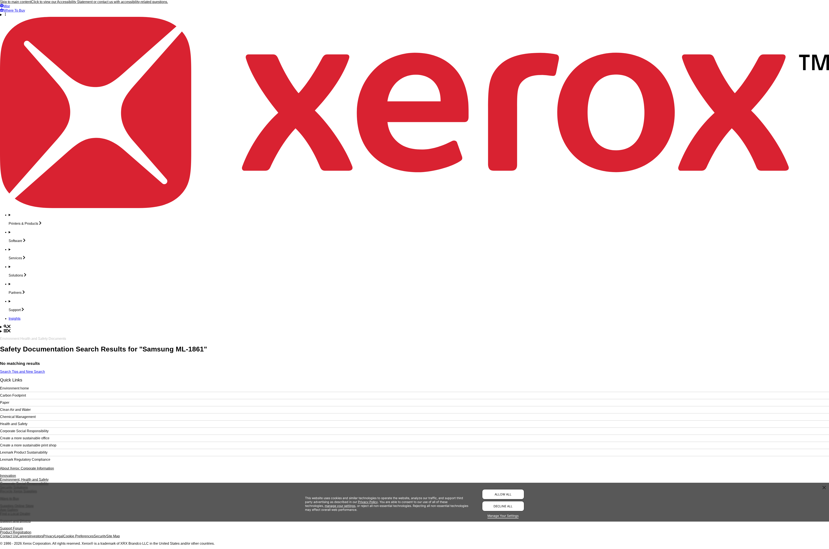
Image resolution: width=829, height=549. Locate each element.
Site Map (113, 536)
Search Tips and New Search (22, 371)
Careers (23, 536)
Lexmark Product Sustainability (23, 452)
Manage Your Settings (503, 515)
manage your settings (340, 505)
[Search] (414, 327)
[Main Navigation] (414, 331)
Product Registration (15, 532)
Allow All (503, 494)
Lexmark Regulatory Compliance (25, 459)
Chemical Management (18, 417)
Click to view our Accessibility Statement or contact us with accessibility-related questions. (99, 2)
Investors (36, 536)
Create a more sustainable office (24, 438)
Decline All (503, 506)
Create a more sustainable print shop (28, 445)
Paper (4, 402)
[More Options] (414, 15)
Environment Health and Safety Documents (33, 338)
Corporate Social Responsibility (24, 431)
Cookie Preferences (78, 536)
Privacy (49, 536)
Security (100, 536)
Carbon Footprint (13, 395)
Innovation (8, 476)
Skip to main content (15, 2)
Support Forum (11, 528)
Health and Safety (13, 424)
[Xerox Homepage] (414, 207)
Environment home (14, 388)
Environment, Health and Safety (24, 479)
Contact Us (8, 536)
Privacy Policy (368, 501)
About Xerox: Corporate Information (27, 468)
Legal (59, 536)
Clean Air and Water (15, 409)
